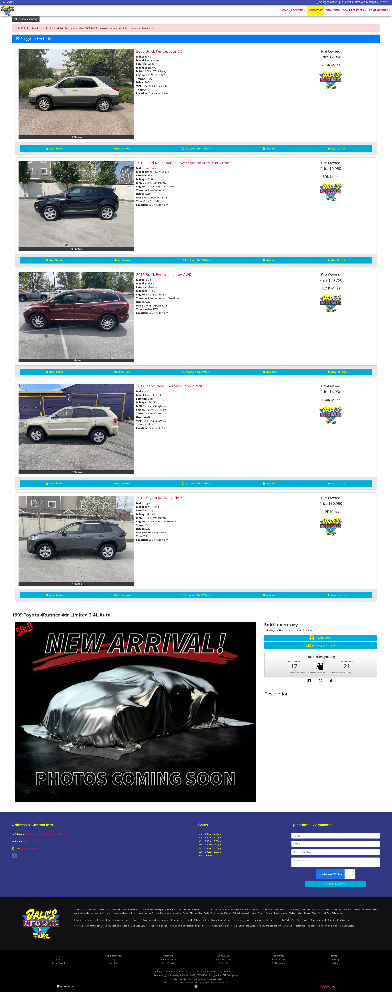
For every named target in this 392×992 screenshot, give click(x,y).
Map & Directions (223, 959)
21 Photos (76, 249)
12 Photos (76, 137)
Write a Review (278, 959)
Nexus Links (333, 963)
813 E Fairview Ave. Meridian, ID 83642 (365, 2)
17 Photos (76, 583)
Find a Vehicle (168, 963)
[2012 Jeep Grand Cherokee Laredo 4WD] (76, 427)
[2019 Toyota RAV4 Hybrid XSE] (76, 539)
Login (9, 2)
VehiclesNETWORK (194, 975)
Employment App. (113, 955)
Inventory (316, 10)
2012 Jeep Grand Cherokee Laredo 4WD (170, 386)
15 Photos (76, 472)
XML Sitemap (333, 959)
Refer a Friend (58, 963)
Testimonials (278, 955)
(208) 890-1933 (28, 848)
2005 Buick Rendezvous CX (159, 51)
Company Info (379, 10)
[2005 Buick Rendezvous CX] (76, 92)
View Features (339, 148)
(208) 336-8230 (328, 2)
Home (284, 10)
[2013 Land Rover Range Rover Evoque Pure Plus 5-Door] (76, 204)
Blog (113, 959)
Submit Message (335, 884)
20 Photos (76, 360)
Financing (333, 10)
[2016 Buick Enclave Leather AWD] (76, 315)
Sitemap (333, 955)
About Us (297, 10)
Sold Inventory (278, 963)
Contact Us (223, 963)
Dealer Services (353, 10)
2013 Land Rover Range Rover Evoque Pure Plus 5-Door (183, 162)
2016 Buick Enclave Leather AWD (164, 274)
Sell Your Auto (223, 955)
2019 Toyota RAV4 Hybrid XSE (161, 497)
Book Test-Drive (168, 959)
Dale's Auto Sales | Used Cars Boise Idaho (213, 971)
